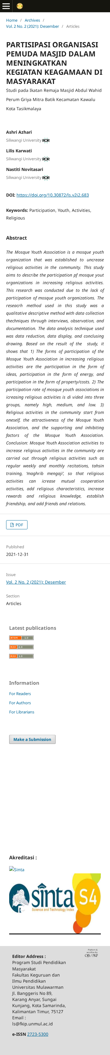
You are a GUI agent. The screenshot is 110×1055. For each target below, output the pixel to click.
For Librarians (21, 712)
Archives (32, 20)
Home (11, 20)
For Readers (20, 693)
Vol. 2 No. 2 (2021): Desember (32, 26)
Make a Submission (32, 739)
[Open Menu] (6, 6)
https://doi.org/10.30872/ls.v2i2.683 (52, 195)
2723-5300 (37, 1034)
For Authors (20, 702)
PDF (19, 525)
